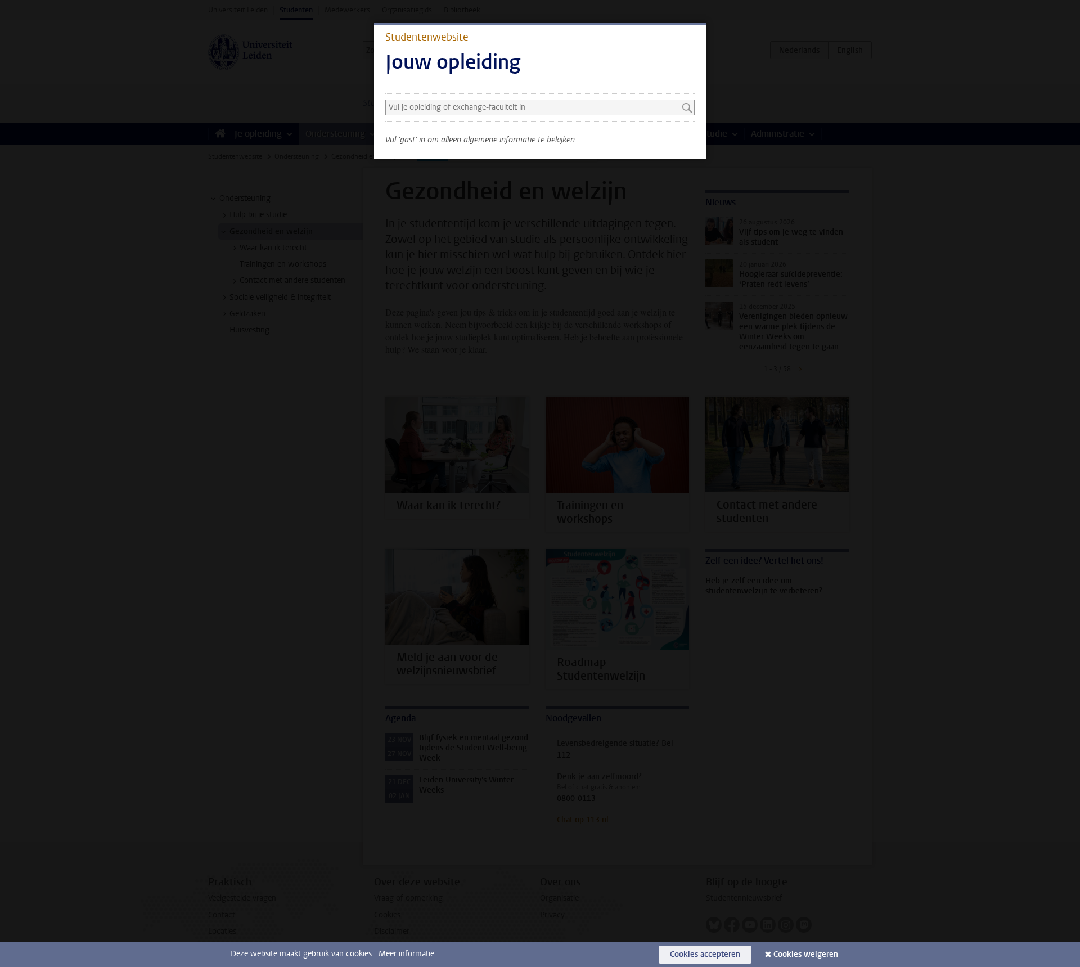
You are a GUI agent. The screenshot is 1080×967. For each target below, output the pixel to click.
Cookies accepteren (705, 954)
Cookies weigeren (805, 954)
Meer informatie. (407, 953)
